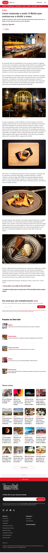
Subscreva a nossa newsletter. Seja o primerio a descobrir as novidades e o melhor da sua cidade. (22, 303)
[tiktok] (7, 510)
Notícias (4, 6)
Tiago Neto (11, 24)
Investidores (5, 523)
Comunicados (5, 521)
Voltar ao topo (25, 479)
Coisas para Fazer (10, 6)
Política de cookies (6, 530)
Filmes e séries (34, 6)
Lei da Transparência (7, 535)
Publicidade (28, 518)
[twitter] (14, 510)
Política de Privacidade (33, 310)
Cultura (23, 6)
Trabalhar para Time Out (8, 525)
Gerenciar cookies (6, 537)
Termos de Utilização (24, 310)
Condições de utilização (8, 532)
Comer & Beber (18, 6)
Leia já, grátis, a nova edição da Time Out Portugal (17, 286)
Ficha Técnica (5, 518)
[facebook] (10, 510)
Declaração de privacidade (8, 528)
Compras (28, 6)
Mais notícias (24, 467)
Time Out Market (29, 521)
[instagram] (3, 510)
